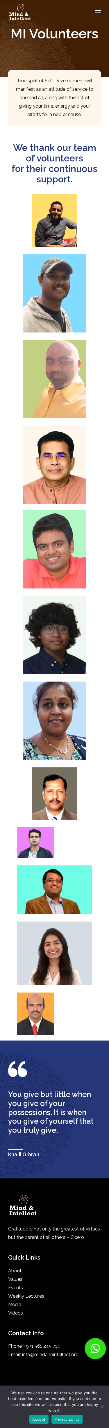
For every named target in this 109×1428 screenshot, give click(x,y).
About (15, 1271)
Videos (15, 1313)
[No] (102, 1407)
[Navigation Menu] (98, 12)
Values (15, 1279)
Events (15, 1287)
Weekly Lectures (26, 1296)
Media (14, 1304)
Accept (39, 1419)
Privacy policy (67, 1419)
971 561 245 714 (43, 1346)
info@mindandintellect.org (50, 1354)
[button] (95, 1348)
